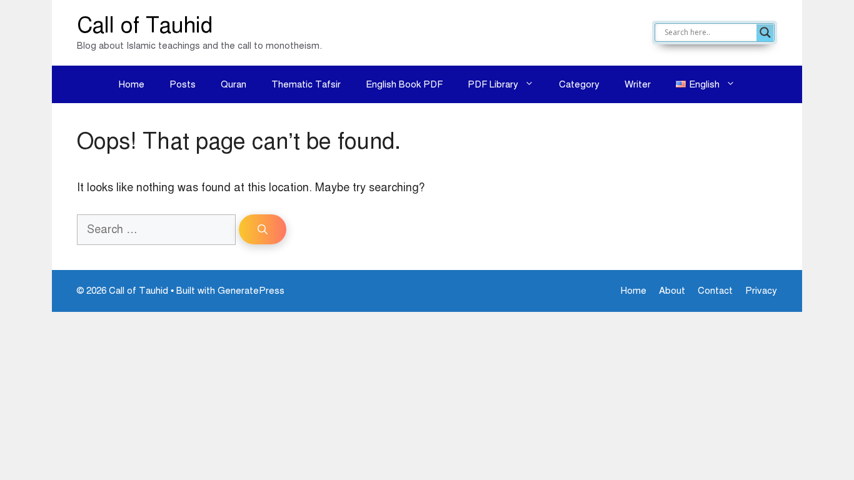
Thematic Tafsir (306, 84)
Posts (182, 84)
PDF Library (493, 84)
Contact (715, 290)
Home (131, 84)
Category (579, 84)
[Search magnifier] (765, 32)
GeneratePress (251, 290)
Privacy (761, 290)
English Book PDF (404, 84)
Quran (233, 84)
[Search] (262, 229)
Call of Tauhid (145, 25)
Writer (638, 84)
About (672, 290)
